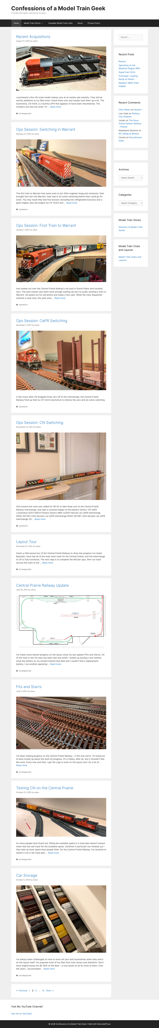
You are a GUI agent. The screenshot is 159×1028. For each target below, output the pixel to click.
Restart (122, 61)
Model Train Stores (32, 23)
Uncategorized (25, 113)
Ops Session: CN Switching (39, 422)
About (80, 23)
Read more (55, 107)
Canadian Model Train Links (60, 23)
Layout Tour (26, 541)
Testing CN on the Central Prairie (44, 788)
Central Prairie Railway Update (42, 585)
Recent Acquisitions (33, 36)
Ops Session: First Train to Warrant (46, 225)
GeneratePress (104, 1024)
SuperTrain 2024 (127, 72)
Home (16, 23)
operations (23, 209)
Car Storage (26, 875)
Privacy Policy (94, 23)
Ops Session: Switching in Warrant (45, 129)
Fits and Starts (28, 686)
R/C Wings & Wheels (129, 133)
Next (50, 990)
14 (43, 990)
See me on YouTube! (21, 1013)
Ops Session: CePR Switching (41, 320)
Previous (21, 990)
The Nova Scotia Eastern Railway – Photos (130, 123)
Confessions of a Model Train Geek (58, 8)
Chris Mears (125, 109)
